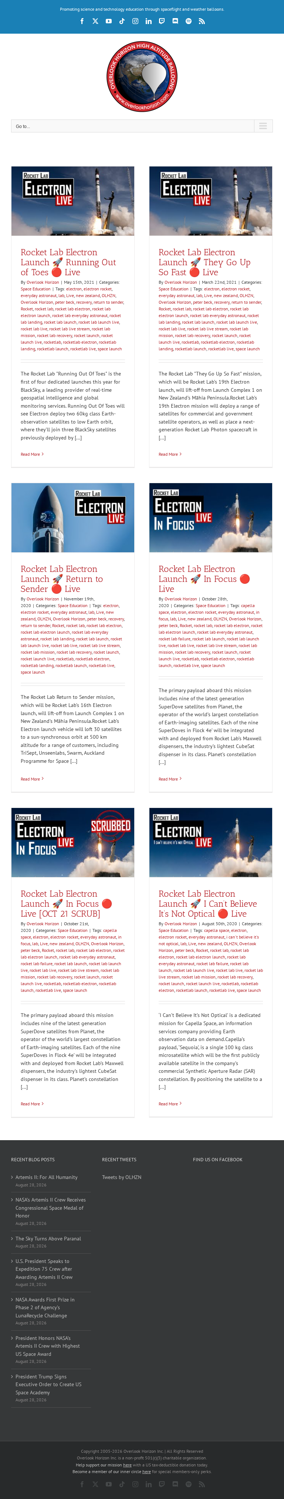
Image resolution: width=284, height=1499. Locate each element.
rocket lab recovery (54, 335)
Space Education (36, 289)
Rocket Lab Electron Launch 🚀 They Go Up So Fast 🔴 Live (205, 262)
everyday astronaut (39, 295)
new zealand (88, 295)
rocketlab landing (37, 665)
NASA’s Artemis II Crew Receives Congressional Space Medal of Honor (51, 1207)
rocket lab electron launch (45, 632)
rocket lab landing (57, 638)
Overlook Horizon (43, 282)
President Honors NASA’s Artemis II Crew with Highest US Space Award (48, 1346)
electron (74, 289)
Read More (30, 454)
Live (70, 295)
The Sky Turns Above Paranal (48, 1238)
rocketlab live (83, 348)
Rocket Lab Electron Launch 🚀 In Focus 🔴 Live (204, 578)
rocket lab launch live (98, 322)
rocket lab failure (174, 638)
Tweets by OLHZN (121, 1177)
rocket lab (44, 308)
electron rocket (98, 289)
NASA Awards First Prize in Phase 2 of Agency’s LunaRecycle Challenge (45, 1307)
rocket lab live (34, 328)
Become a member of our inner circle (111, 1471)
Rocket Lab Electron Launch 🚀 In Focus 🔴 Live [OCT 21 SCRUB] (66, 903)
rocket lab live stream (69, 328)
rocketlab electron (80, 342)
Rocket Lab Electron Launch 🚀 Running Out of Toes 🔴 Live (68, 262)
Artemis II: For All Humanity (47, 1177)
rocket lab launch (60, 322)
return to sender (108, 302)
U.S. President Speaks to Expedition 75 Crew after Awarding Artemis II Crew (44, 1269)
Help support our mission (104, 1465)
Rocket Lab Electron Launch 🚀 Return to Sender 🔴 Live (62, 578)
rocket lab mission (38, 652)
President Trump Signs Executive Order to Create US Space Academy (48, 1384)
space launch (110, 348)
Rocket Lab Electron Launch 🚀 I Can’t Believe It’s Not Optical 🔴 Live (208, 903)
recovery (84, 302)
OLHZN (108, 295)
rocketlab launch (52, 348)
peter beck (64, 302)
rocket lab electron (72, 308)
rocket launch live (37, 658)
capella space (216, 930)
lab (61, 295)
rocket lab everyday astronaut (80, 315)
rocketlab (52, 342)
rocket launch (86, 335)
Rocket (27, 308)
